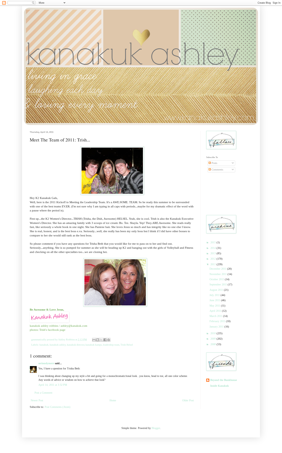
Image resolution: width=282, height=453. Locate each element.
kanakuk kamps (94, 344)
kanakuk (44, 344)
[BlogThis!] (98, 340)
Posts (214, 163)
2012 (213, 258)
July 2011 (215, 295)
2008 (213, 344)
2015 (213, 242)
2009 (213, 338)
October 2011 (217, 279)
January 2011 (216, 326)
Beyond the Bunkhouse (223, 380)
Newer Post (37, 400)
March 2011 (216, 316)
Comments (217, 169)
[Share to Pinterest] (108, 340)
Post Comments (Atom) (57, 407)
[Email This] (94, 340)
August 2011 (216, 289)
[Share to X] (101, 340)
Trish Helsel (126, 344)
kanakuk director (75, 344)
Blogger (156, 428)
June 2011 (215, 300)
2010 (213, 333)
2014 (213, 248)
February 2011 (217, 321)
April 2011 (215, 310)
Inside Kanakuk (219, 385)
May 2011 (215, 305)
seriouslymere (46, 363)
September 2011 (218, 284)
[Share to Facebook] (105, 340)
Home (113, 400)
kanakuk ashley (58, 344)
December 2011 (218, 268)
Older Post (188, 400)
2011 (213, 264)
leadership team (111, 344)
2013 (213, 253)
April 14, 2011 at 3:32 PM (52, 384)
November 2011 (218, 274)
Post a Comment (43, 392)
